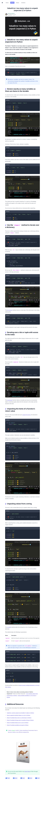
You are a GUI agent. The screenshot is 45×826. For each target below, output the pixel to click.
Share (8, 778)
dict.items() (9, 310)
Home (7, 2)
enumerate (9, 400)
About (17, 2)
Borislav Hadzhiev (11, 13)
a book (13, 730)
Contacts (23, 2)
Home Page (27, 771)
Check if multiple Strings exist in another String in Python (20, 720)
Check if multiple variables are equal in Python (17, 725)
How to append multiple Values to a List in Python (18, 715)
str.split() (9, 627)
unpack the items (26, 414)
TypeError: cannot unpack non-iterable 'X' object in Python (20, 712)
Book (12, 2)
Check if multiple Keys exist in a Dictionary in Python (19, 717)
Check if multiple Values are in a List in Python (17, 722)
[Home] (2, 3)
